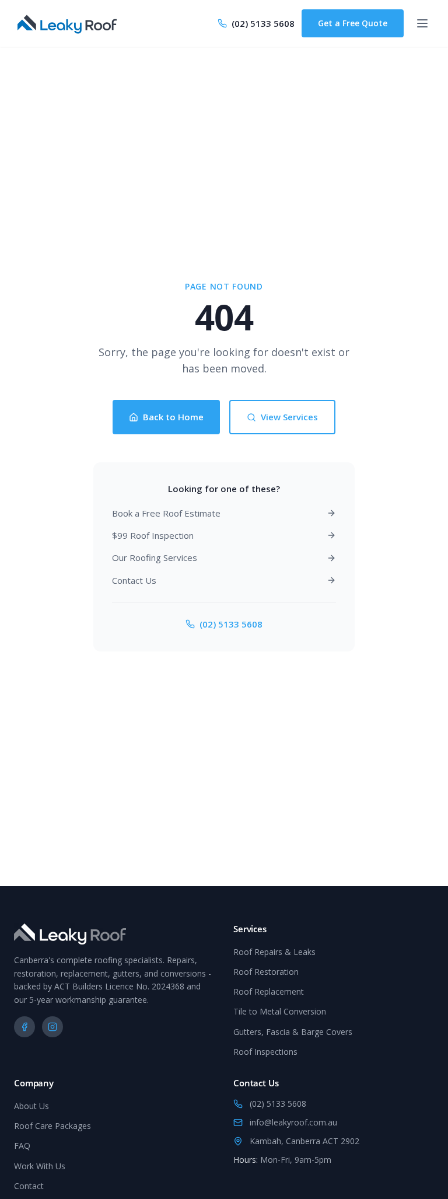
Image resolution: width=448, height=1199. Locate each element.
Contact (29, 1185)
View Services (289, 417)
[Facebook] (24, 1026)
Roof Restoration (266, 971)
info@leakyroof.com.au (293, 1122)
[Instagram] (52, 1026)
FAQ (22, 1145)
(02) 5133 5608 (231, 624)
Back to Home (173, 417)
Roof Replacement (268, 991)
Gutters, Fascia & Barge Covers (292, 1031)
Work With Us (39, 1166)
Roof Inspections (265, 1051)
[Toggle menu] (422, 23)
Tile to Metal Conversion (279, 1011)
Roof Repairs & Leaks (274, 951)
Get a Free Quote (352, 23)
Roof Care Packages (52, 1125)
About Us (31, 1105)
